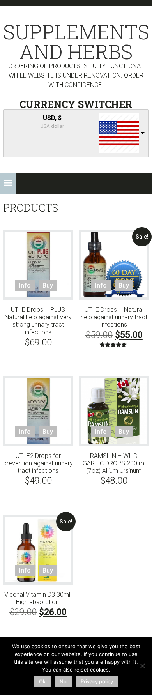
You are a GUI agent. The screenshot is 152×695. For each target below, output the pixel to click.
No (63, 681)
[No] (142, 666)
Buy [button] (47, 285)
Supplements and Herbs (76, 42)
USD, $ (52, 118)
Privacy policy (97, 681)
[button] (8, 183)
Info (25, 285)
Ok (42, 681)
